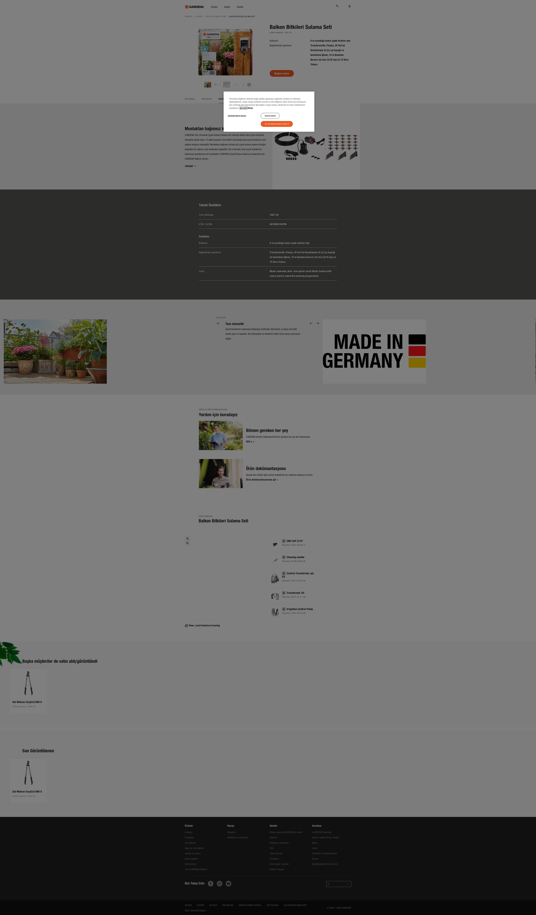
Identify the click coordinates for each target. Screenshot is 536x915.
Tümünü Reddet (270, 116)
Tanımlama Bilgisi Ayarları (237, 115)
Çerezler (243, 107)
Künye (250, 107)
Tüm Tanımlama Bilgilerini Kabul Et (277, 124)
